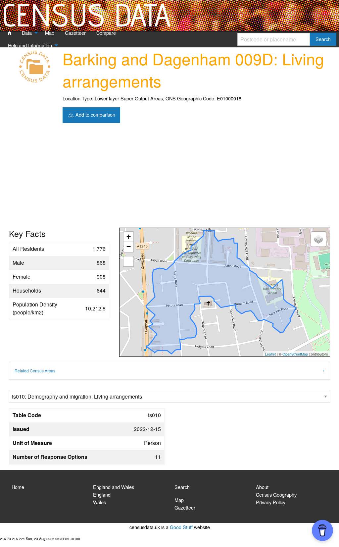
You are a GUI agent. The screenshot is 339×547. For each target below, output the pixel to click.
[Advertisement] (169, 178)
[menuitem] (10, 33)
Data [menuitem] (27, 32)
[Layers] (318, 239)
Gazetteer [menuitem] (75, 32)
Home (18, 486)
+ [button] (128, 237)
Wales (99, 502)
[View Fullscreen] (128, 261)
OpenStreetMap (295, 353)
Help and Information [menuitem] (30, 45)
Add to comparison (94, 114)
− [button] (128, 247)
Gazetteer (184, 507)
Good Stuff (181, 526)
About (262, 486)
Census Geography (276, 494)
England (102, 494)
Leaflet (270, 353)
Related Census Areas (35, 370)
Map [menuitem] (49, 32)
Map (179, 499)
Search (182, 486)
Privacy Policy (270, 502)
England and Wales (113, 486)
